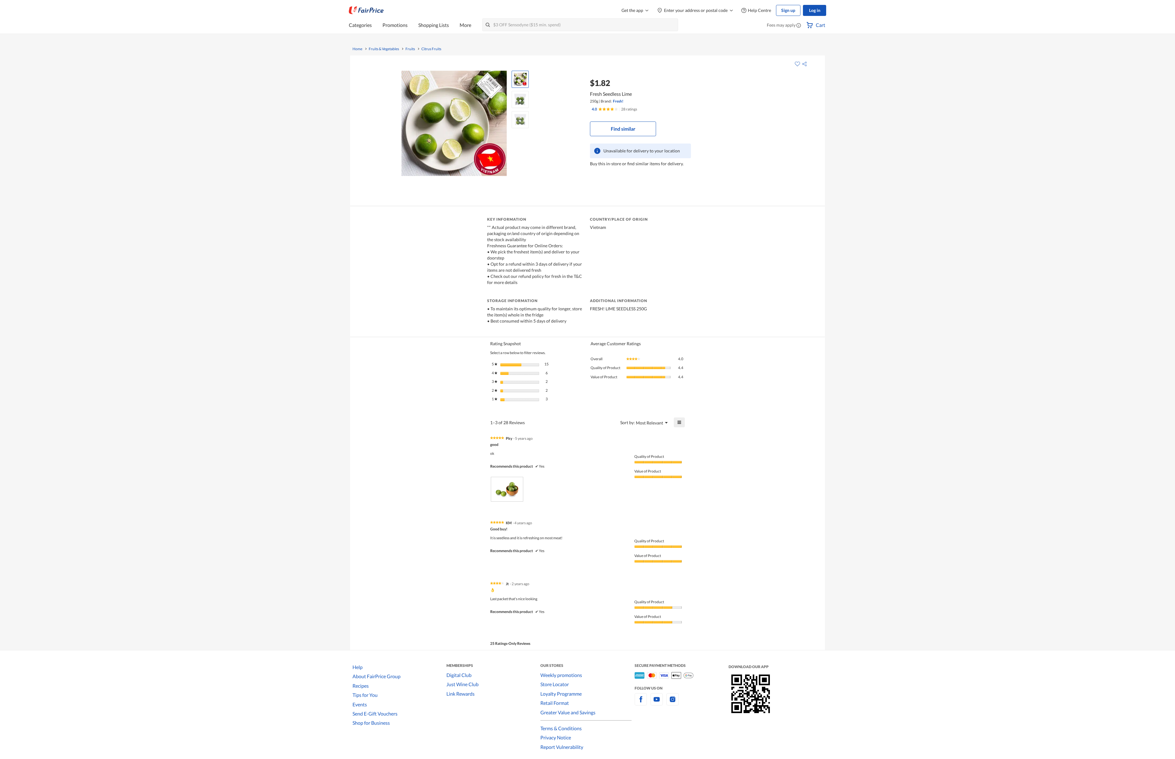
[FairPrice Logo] (366, 10)
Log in (814, 10)
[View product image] (520, 79)
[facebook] (641, 703)
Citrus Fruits (431, 49)
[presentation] (507, 489)
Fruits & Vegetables (384, 49)
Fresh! (618, 101)
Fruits (410, 49)
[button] (798, 25)
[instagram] (672, 703)
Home (357, 49)
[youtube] (657, 703)
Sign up (788, 10)
